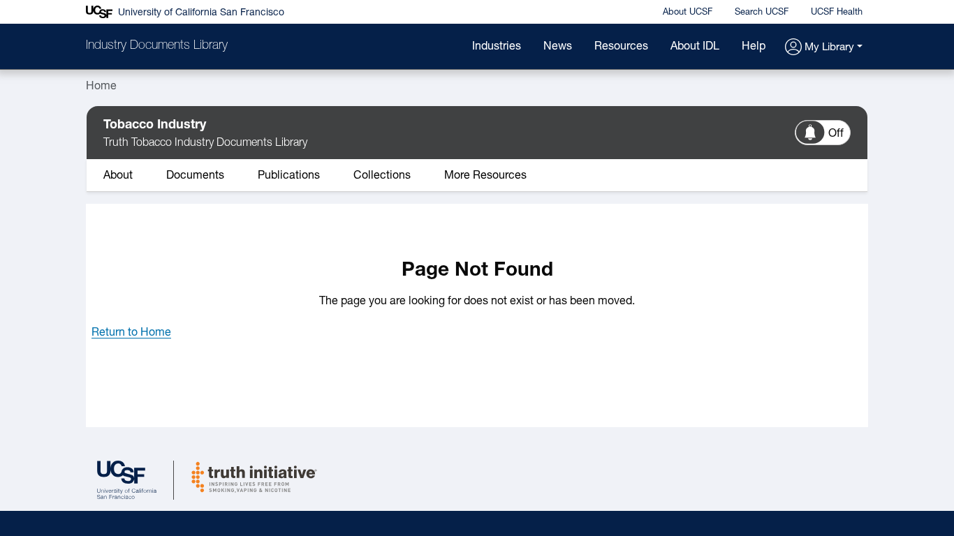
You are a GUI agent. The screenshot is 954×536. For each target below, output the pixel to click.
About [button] (118, 175)
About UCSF (687, 12)
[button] (823, 48)
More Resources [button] (485, 175)
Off (836, 134)
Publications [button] (289, 175)
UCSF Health (837, 12)
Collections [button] (382, 175)
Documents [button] (195, 175)
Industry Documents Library (157, 46)
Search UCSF (761, 12)
